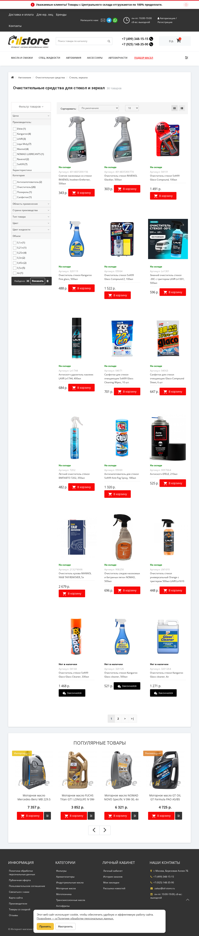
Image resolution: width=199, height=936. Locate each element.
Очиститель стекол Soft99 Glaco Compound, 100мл (165, 177)
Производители (18, 903)
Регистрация (165, 22)
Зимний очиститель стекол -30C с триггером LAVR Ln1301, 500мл (167, 279)
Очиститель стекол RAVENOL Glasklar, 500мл (120, 177)
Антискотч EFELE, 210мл (163, 474)
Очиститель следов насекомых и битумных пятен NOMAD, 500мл (122, 577)
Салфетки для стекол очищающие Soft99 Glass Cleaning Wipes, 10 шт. (118, 378)
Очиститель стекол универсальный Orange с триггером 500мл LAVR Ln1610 (167, 577)
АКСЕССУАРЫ (95, 57)
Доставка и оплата (21, 14)
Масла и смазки (22, 57)
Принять (45, 926)
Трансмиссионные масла (70, 900)
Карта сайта (16, 897)
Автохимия (24, 77)
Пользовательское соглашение (27, 886)
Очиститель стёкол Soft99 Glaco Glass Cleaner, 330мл (74, 674)
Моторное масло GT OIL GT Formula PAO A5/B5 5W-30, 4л (165, 797)
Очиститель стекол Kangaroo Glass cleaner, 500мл (120, 674)
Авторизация (167, 18)
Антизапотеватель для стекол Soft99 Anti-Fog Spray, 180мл (121, 476)
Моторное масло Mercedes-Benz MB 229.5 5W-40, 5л (34, 797)
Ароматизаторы (65, 876)
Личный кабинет (113, 870)
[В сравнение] (47, 816)
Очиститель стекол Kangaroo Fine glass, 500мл (75, 277)
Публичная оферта (20, 880)
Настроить (65, 926)
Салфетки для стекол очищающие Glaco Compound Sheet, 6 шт (167, 378)
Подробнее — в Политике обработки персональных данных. (75, 918)
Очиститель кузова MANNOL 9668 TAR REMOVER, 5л (75, 575)
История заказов (112, 876)
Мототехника (64, 894)
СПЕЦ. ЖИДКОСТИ (49, 57)
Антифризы (63, 906)
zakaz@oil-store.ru (164, 888)
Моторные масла (66, 888)
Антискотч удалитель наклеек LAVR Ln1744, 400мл (76, 376)
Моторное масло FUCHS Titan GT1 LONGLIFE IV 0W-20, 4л (77, 797)
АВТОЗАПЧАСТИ (117, 57)
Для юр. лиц (45, 14)
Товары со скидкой (19, 909)
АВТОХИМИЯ (73, 57)
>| (132, 718)
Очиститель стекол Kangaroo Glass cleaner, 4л (166, 674)
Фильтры (61, 870)
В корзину (32, 815)
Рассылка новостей (114, 888)
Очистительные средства (50, 77)
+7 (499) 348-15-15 (135, 39)
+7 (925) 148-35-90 (135, 44)
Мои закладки (111, 882)
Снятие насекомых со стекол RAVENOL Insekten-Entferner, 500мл (75, 179)
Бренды (61, 14)
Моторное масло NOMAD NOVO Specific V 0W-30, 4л (121, 797)
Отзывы (13, 915)
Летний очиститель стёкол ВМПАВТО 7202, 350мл (74, 476)
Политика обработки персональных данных (22, 872)
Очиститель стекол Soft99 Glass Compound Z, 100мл (119, 277)
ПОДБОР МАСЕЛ (143, 57)
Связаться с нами (19, 892)
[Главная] (12, 77)
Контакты (15, 26)
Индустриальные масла (70, 882)
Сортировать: (68, 108)
